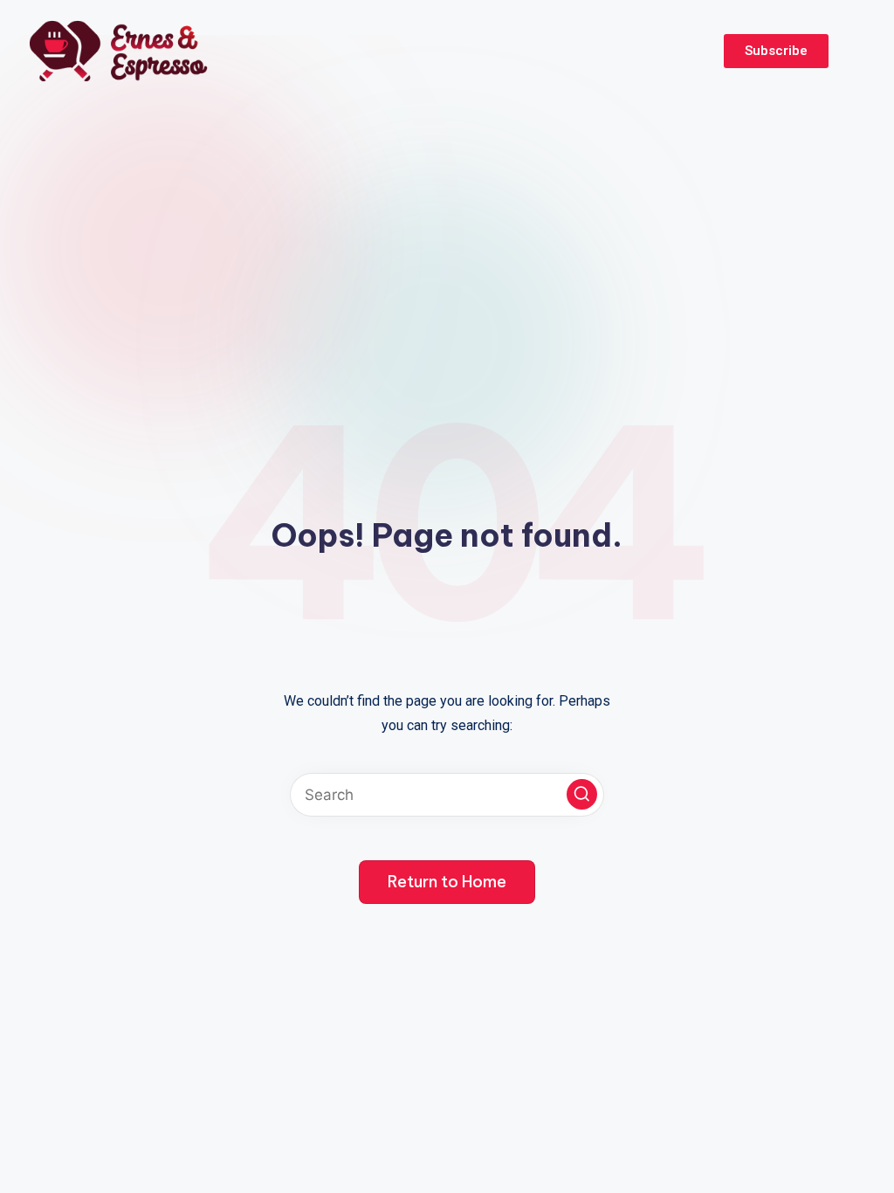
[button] (582, 794)
